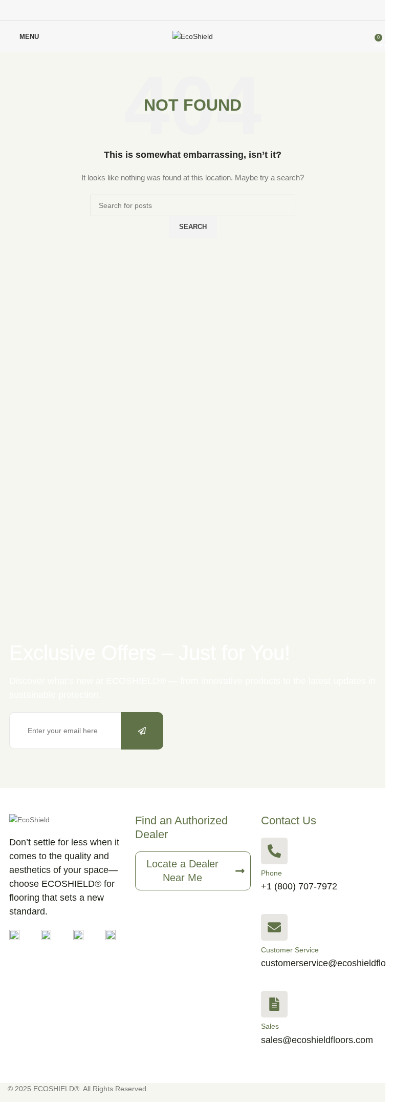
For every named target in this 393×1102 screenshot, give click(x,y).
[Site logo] (192, 36)
